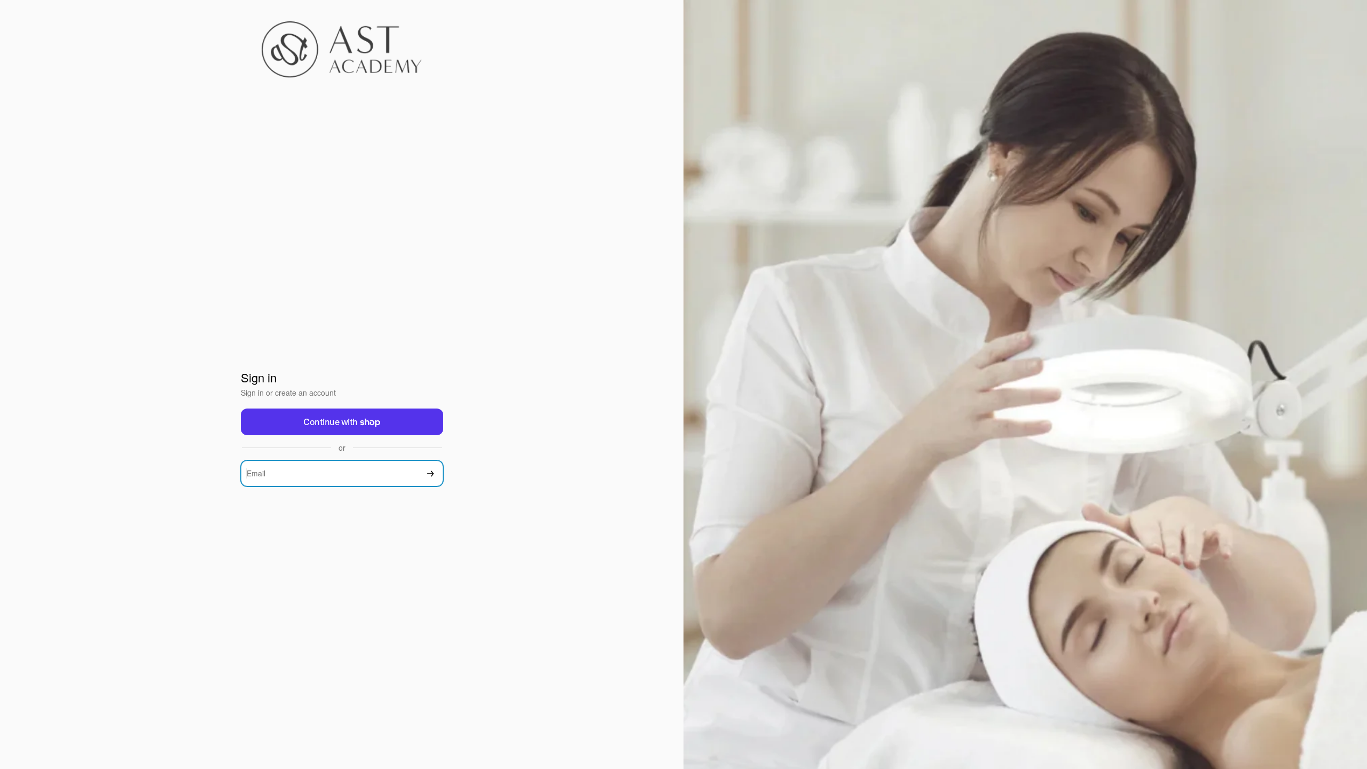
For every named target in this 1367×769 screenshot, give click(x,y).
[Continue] (430, 473)
